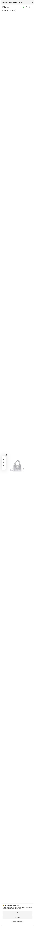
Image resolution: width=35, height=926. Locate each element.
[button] (4, 463)
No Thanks (17, 917)
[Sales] (23, 7)
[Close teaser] (6, 455)
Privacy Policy (18, 908)
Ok (17, 912)
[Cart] (26, 7)
